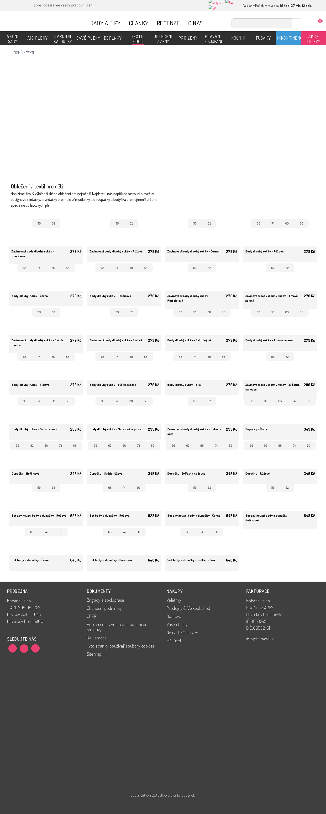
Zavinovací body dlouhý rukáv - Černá (193, 251)
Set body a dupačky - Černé (30, 560)
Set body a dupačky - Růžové (109, 515)
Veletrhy (174, 600)
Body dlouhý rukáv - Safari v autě (34, 429)
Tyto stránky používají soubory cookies (121, 646)
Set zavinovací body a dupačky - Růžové (38, 515)
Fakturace (257, 591)
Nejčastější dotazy (182, 632)
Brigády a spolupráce (105, 600)
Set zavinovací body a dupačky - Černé (193, 515)
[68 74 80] (124, 501)
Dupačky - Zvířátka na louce (186, 473)
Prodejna (17, 591)
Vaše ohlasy (177, 624)
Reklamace (97, 638)
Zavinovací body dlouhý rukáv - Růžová (116, 251)
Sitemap (94, 654)
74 (272, 223)
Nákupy (175, 591)
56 (39, 223)
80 (287, 223)
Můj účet (174, 640)
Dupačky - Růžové (257, 473)
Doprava (174, 616)
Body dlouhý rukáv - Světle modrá (112, 384)
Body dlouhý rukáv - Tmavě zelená (269, 340)
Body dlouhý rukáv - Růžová (264, 251)
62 (53, 223)
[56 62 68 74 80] (280, 415)
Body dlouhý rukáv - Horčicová (110, 296)
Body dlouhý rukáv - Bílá (184, 384)
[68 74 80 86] (280, 237)
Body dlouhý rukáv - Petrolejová (189, 340)
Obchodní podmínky (104, 608)
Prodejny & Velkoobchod (188, 608)
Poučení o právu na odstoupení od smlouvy (117, 626)
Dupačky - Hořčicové (25, 473)
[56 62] (46, 234)
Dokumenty (99, 591)
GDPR (92, 616)
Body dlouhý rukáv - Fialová (30, 384)
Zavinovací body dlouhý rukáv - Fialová (115, 340)
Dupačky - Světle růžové (106, 473)
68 (258, 223)
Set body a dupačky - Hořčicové (111, 560)
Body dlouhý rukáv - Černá (29, 296)
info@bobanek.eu (261, 639)
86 (301, 223)
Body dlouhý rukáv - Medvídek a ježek (115, 429)
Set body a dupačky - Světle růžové (191, 560)
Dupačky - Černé (256, 429)
